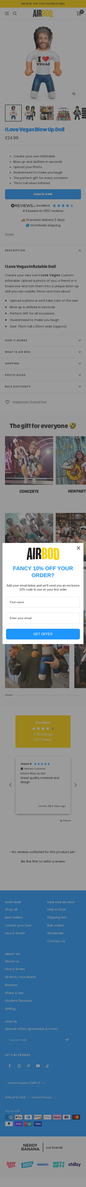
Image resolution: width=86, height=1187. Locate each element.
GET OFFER (43, 634)
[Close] (78, 548)
